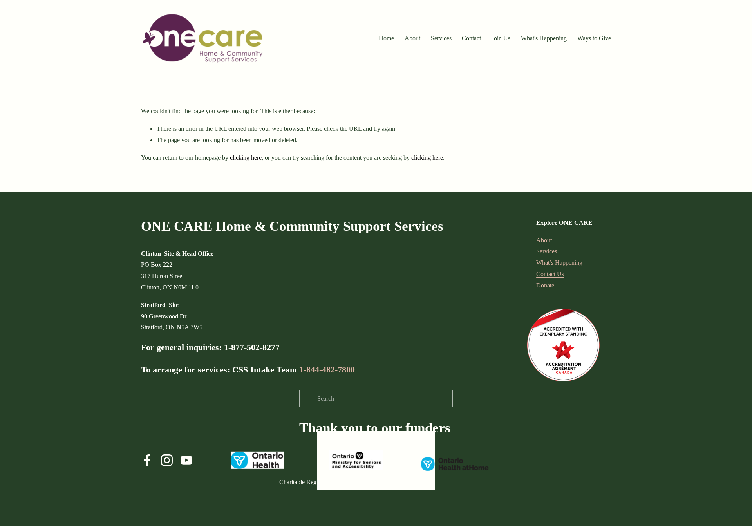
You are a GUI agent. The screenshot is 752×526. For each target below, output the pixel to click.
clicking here (246, 157)
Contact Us (550, 274)
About (412, 38)
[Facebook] (147, 460)
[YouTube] (186, 460)
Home (386, 38)
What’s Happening (559, 262)
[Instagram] (167, 460)
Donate (545, 285)
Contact (471, 38)
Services (546, 251)
